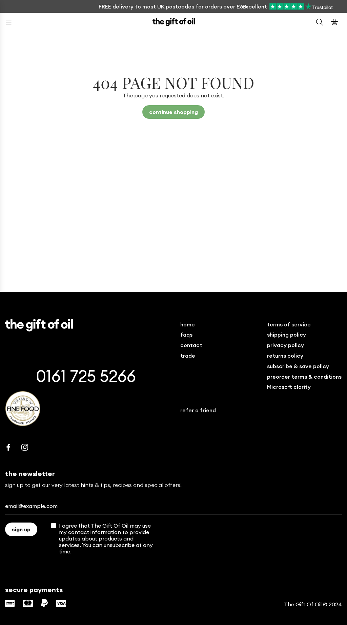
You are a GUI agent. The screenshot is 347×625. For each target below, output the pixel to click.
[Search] (319, 22)
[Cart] (334, 22)
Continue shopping (173, 112)
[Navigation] (12, 22)
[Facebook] (8, 447)
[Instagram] (24, 447)
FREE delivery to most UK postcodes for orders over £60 (172, 6)
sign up (21, 529)
